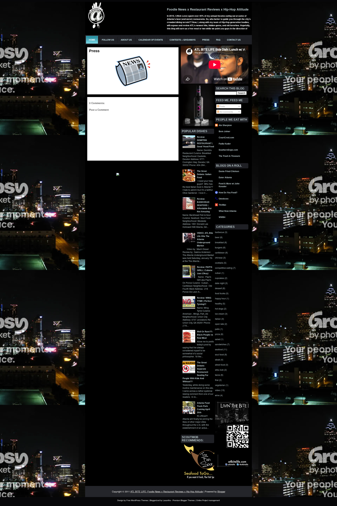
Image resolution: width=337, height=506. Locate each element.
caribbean (220, 252)
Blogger (221, 491)
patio (217, 328)
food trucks (220, 293)
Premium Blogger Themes (184, 500)
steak (217, 359)
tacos (217, 374)
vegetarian (220, 384)
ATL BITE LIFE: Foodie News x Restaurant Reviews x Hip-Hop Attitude (166, 491)
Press (205, 39)
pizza (217, 334)
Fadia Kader (225, 143)
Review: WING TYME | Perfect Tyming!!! (204, 301)
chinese (219, 257)
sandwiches (220, 344)
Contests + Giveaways (183, 39)
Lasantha (167, 500)
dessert (218, 288)
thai (217, 379)
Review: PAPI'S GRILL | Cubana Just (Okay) (204, 270)
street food (220, 364)
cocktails (219, 262)
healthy (218, 303)
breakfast (219, 242)
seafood (219, 349)
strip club (219, 369)
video (217, 390)
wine (217, 395)
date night (219, 283)
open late (219, 323)
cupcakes (219, 277)
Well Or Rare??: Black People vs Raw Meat (205, 334)
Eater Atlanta (225, 177)
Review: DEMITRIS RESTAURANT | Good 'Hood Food (205, 141)
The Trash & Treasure (229, 155)
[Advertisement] (128, 166)
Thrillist (222, 204)
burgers (218, 247)
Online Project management (208, 500)
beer (217, 237)
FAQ (218, 39)
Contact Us (234, 39)
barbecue (219, 232)
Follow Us (108, 39)
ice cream (219, 313)
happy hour (220, 298)
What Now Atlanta (227, 210)
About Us (126, 39)
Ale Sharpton (225, 125)
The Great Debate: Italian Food (204, 174)
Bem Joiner (224, 131)
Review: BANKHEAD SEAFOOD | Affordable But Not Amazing (204, 205)
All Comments (226, 111)
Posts (222, 106)
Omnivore (224, 198)
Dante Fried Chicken (229, 171)
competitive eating (223, 267)
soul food (219, 354)
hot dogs (219, 308)
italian (218, 318)
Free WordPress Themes (137, 500)
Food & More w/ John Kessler (229, 185)
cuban (218, 272)
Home (92, 39)
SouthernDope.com (228, 149)
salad (217, 339)
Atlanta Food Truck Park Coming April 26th (203, 407)
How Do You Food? (228, 192)
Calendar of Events (150, 39)
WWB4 (222, 217)
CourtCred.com (226, 137)
